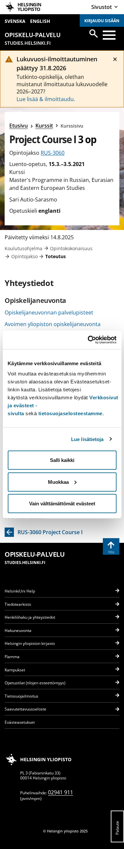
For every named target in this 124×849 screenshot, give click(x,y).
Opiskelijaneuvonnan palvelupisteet (49, 312)
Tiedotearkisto (18, 604)
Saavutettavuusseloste (25, 709)
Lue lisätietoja (87, 439)
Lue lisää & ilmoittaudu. (46, 99)
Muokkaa (58, 481)
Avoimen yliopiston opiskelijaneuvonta (53, 324)
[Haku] (93, 33)
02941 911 (60, 792)
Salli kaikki (62, 460)
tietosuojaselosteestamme (70, 413)
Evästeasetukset (20, 722)
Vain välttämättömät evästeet (62, 503)
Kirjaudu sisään (101, 21)
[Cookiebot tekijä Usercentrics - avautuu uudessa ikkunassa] (88, 340)
